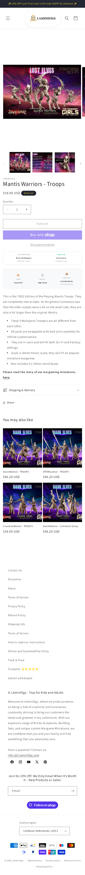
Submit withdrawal (20, 678)
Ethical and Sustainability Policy (28, 651)
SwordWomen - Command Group (60, 526)
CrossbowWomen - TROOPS (18, 526)
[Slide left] (4, 163)
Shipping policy (44, 866)
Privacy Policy (16, 606)
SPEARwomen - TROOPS (56, 471)
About (12, 588)
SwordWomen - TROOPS (16, 471)
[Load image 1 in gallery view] (20, 162)
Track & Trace (16, 660)
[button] (8, 18)
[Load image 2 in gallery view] (42, 162)
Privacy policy (53, 860)
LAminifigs (18, 860)
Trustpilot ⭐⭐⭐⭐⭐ (23, 669)
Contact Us (15, 570)
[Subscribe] (72, 791)
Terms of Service (18, 597)
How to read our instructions (26, 642)
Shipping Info (16, 624)
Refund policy (35, 860)
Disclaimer (14, 579)
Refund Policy (17, 615)
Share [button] (10, 402)
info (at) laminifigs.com (23, 755)
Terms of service (72, 860)
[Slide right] (80, 163)
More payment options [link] (42, 244)
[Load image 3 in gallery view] (65, 162)
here (6, 377)
